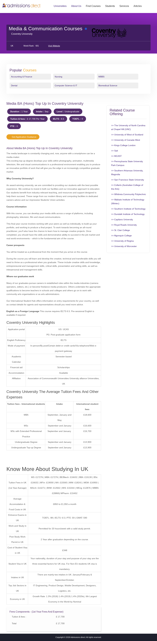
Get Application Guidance (23, 137)
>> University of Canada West (125, 140)
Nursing (58, 76)
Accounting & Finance (21, 76)
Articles (138, 6)
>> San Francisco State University (127, 179)
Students (110, 6)
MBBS (101, 76)
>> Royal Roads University (124, 225)
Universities (60, 6)
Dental (14, 85)
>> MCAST (116, 156)
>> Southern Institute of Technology (128, 209)
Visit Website (54, 46)
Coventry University (22, 34)
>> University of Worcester (124, 246)
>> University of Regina (122, 241)
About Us (76, 6)
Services (124, 6)
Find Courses (93, 6)
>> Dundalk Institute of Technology (128, 214)
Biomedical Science (107, 85)
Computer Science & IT (66, 85)
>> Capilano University (122, 219)
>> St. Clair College (120, 230)
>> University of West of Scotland (127, 134)
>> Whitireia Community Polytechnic (128, 194)
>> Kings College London (123, 145)
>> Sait (114, 150)
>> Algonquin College (121, 235)
